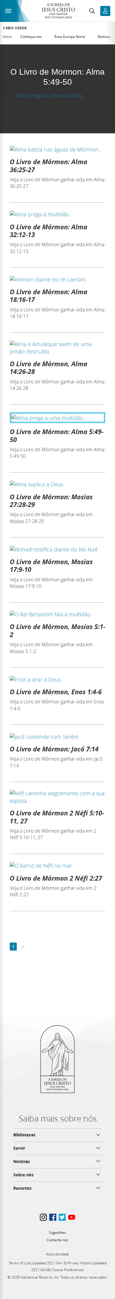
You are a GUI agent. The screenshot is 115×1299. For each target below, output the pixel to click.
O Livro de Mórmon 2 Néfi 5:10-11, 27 (57, 816)
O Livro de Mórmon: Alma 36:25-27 (48, 165)
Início (7, 36)
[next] (32, 947)
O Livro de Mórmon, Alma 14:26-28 (48, 367)
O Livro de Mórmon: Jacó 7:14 (54, 748)
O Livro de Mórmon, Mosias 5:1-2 (57, 630)
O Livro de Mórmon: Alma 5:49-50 (57, 435)
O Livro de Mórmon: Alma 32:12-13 (48, 230)
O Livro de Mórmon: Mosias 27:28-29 (51, 500)
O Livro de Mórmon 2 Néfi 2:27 (56, 878)
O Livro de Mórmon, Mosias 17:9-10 (51, 565)
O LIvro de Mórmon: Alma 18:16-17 (48, 295)
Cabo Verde (15, 28)
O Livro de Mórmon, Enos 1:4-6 (56, 691)
